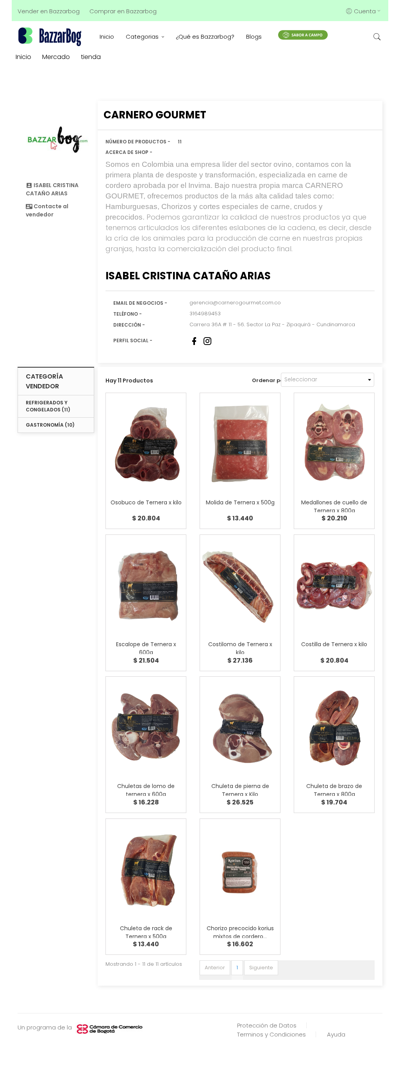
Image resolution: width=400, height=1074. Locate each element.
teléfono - (127, 314)
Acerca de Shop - (128, 152)
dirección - (129, 325)
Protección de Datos (266, 1025)
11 (180, 141)
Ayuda (336, 1034)
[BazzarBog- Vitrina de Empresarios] (51, 36)
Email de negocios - (140, 303)
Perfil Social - (132, 340)
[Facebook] (194, 341)
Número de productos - (137, 141)
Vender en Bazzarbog (49, 11)
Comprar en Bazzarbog (123, 11)
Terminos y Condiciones (271, 1034)
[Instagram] (207, 341)
